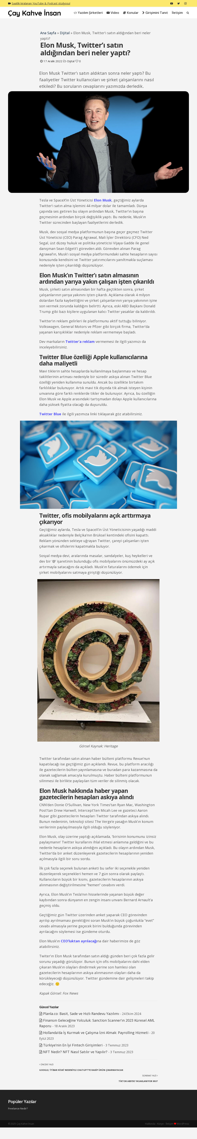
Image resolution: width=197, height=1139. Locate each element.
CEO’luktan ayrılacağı (78, 941)
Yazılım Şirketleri (90, 13)
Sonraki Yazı (138, 1078)
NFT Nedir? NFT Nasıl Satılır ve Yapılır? (75, 1051)
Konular (133, 13)
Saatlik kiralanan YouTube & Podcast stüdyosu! (41, 3)
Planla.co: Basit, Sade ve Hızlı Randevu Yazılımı (81, 1013)
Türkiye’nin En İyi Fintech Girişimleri (73, 1045)
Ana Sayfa (48, 33)
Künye (160, 1123)
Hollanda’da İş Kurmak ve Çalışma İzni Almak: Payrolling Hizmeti (95, 1032)
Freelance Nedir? (18, 1108)
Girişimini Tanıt (156, 13)
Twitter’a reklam (80, 341)
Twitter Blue (50, 414)
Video (115, 13)
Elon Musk (103, 200)
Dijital (65, 33)
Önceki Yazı (81, 1067)
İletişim (177, 13)
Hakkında (150, 1123)
